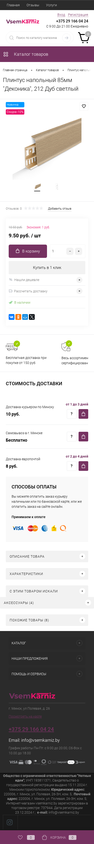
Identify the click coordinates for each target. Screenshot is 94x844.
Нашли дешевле (26, 280)
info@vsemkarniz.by (40, 740)
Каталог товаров (30, 54)
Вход (61, 15)
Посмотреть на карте (25, 716)
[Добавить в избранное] (84, 106)
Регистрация (78, 15)
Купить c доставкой (83, 414)
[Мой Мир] (25, 317)
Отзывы (33, 5)
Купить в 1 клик (47, 267)
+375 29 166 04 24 (72, 21)
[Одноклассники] (18, 317)
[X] (32, 317)
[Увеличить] (47, 145)
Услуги (51, 5)
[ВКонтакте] (11, 317)
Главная (13, 5)
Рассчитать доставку (30, 291)
